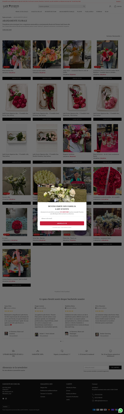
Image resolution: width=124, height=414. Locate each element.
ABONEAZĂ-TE (62, 223)
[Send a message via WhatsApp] (120, 410)
